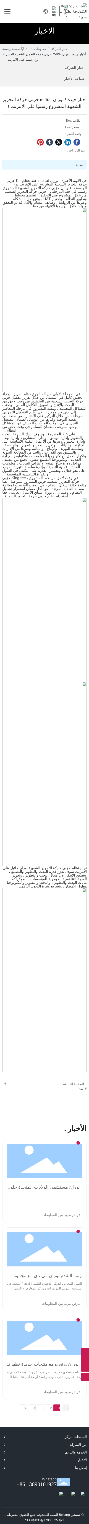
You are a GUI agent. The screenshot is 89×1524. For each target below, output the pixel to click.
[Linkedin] (67, 142)
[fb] (82, 1496)
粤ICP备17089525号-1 (48, 1520)
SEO (28, 1520)
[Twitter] (58, 142)
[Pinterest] (40, 142)
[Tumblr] (49, 142)
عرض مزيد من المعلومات (61, 1215)
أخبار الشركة (59, 49)
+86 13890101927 (36, 1484)
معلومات (40, 49)
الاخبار (44, 30)
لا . (4, 1084)
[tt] (61, 1496)
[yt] (73, 1496)
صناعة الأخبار (74, 78)
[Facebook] (76, 142)
